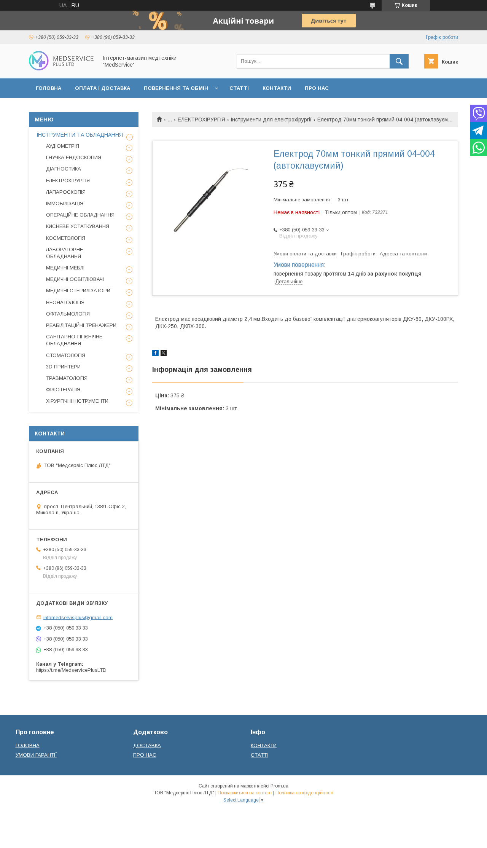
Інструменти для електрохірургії (271, 119)
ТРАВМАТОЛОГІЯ (67, 378)
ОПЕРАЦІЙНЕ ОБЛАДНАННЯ (80, 215)
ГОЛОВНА (48, 88)
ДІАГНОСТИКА (63, 169)
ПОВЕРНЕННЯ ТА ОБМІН (176, 88)
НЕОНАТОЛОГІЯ (65, 302)
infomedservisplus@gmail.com (78, 617)
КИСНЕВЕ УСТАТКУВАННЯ (77, 226)
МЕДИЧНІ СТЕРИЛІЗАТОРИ (78, 290)
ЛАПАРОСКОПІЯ (66, 192)
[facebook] (155, 354)
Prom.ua (279, 786)
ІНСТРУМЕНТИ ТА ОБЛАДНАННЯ (80, 135)
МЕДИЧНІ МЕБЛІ (65, 268)
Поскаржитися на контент (245, 792)
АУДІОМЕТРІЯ (62, 146)
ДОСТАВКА (147, 745)
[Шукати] (399, 61)
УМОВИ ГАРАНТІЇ (36, 755)
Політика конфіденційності (304, 792)
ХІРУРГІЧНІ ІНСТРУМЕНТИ (77, 401)
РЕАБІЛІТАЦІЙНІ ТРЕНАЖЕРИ (81, 325)
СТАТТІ (239, 88)
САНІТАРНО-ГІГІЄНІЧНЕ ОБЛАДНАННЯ (74, 340)
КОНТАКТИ (277, 88)
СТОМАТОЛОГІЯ (65, 355)
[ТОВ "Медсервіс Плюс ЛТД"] (61, 68)
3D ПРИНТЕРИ (63, 367)
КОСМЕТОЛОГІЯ (65, 238)
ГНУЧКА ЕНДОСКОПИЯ (73, 157)
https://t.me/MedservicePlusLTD (71, 670)
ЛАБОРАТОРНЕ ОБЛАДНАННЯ (64, 253)
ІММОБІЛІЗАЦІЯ (64, 203)
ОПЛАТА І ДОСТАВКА (102, 88)
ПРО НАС (317, 88)
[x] (164, 354)
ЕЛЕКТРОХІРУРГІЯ (201, 119)
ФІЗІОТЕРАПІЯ (63, 389)
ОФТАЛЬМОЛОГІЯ (68, 314)
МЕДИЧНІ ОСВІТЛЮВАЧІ (75, 279)
